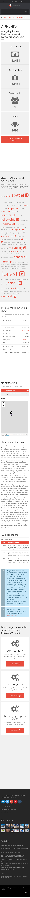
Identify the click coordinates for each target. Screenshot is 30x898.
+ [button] (3, 403)
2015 (23, 349)
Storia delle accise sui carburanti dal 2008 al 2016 (14, 872)
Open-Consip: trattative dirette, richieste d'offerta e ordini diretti (12, 868)
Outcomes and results (16, 139)
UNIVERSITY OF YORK (16, 394)
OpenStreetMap (13, 434)
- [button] (3, 405)
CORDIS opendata (12, 615)
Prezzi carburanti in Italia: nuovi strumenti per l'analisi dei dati (14, 864)
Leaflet (3, 434)
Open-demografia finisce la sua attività (12, 846)
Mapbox (7, 435)
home (4, 17)
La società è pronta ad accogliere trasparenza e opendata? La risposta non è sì (14, 849)
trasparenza (11, 17)
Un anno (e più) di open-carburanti (10, 852)
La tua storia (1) (24, 1)
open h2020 (19, 17)
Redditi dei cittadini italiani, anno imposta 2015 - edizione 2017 (14, 877)
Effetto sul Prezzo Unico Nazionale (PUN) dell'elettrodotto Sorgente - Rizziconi (12, 856)
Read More (14, 664)
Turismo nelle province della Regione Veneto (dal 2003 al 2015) (14, 860)
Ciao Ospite (14, 1)
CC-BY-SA (24, 434)
